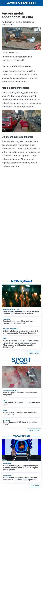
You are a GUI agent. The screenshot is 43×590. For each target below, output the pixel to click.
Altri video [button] (35, 485)
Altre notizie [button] (34, 353)
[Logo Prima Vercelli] (21, 3)
